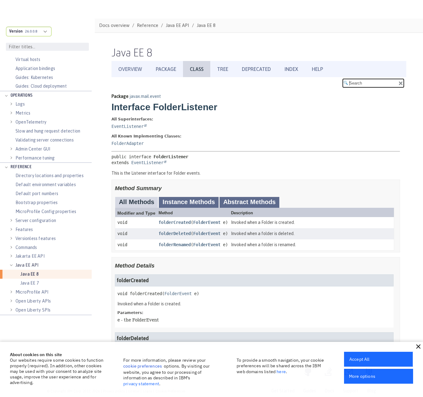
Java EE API (26, 265)
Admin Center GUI (32, 148)
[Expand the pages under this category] (6, 95)
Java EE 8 (29, 274)
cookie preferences (142, 366)
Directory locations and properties (49, 175)
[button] (418, 346)
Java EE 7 (29, 283)
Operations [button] (22, 95)
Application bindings (35, 68)
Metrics (22, 113)
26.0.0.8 (31, 31)
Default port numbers (36, 193)
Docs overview (114, 25)
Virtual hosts (28, 59)
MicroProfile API (31, 292)
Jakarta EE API (30, 256)
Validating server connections (44, 139)
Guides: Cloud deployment (41, 86)
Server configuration (35, 220)
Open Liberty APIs (33, 301)
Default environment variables (45, 184)
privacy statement (141, 383)
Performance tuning (35, 157)
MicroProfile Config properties (45, 211)
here (281, 371)
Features (24, 229)
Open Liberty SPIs (32, 310)
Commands (26, 247)
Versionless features (35, 238)
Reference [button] (21, 167)
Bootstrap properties (36, 202)
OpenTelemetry (31, 122)
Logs (20, 104)
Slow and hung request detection (47, 131)
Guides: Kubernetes (34, 77)
